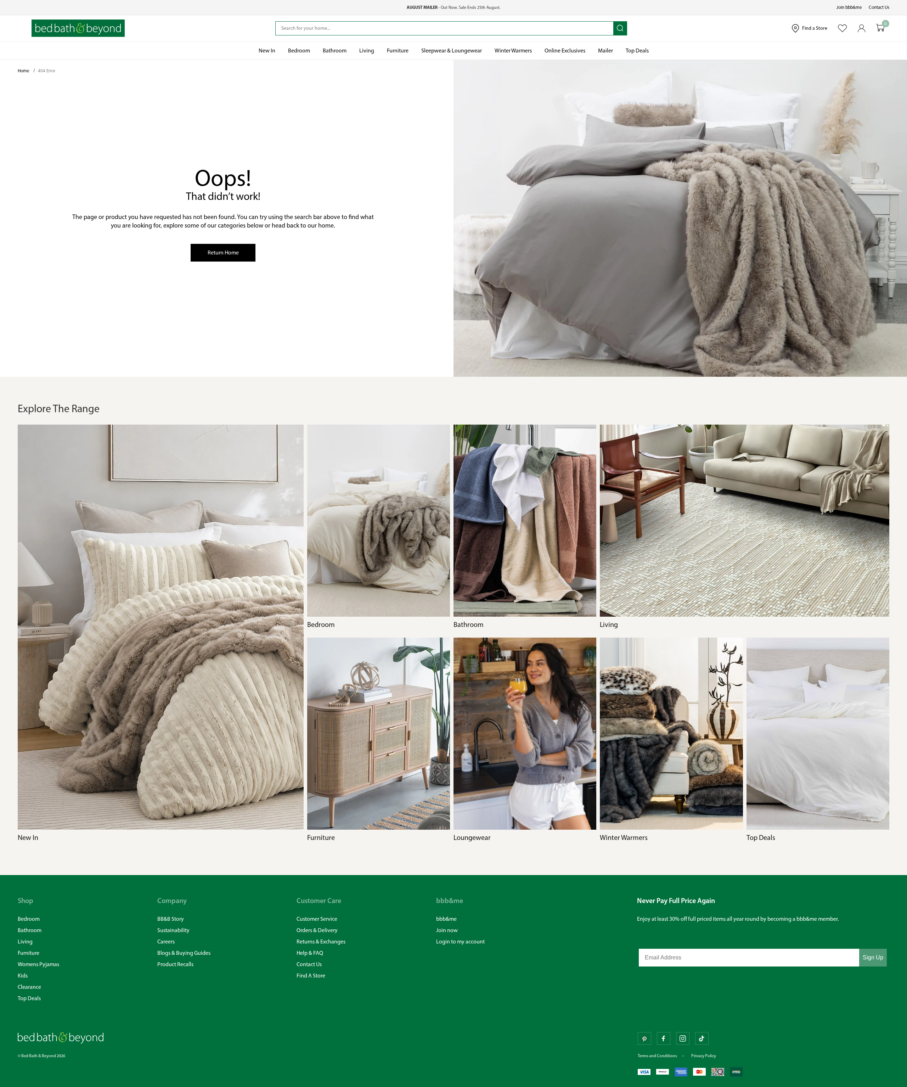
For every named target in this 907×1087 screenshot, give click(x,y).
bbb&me (446, 918)
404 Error (46, 70)
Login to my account (460, 941)
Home (24, 70)
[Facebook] (663, 1038)
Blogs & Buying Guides (183, 952)
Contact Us (879, 7)
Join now (447, 930)
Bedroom (29, 918)
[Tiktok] (702, 1038)
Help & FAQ (310, 952)
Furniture (28, 952)
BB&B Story (170, 918)
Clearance (29, 987)
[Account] (862, 28)
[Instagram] (682, 1038)
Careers (166, 941)
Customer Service (317, 918)
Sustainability (173, 930)
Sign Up (873, 957)
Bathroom (29, 930)
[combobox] (444, 28)
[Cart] (880, 28)
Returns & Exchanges (321, 941)
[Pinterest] (644, 1038)
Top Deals (29, 998)
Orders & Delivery (317, 930)
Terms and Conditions (657, 1055)
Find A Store (311, 975)
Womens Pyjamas (38, 964)
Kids (23, 975)
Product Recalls (175, 964)
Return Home (223, 252)
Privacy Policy (703, 1055)
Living (25, 941)
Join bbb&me (849, 7)
